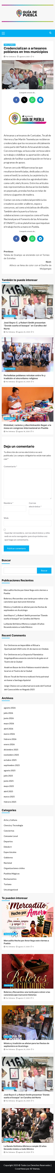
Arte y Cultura (10, 45)
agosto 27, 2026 (24, 947)
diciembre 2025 (11, 749)
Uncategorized (11, 889)
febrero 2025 (10, 802)
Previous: (27, 255)
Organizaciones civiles (14, 868)
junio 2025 (9, 781)
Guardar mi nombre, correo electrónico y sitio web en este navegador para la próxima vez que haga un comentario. (27, 536)
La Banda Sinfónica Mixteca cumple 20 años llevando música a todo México (24, 625)
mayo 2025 (9, 786)
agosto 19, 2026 (24, 431)
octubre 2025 (10, 760)
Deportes (8, 841)
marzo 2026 (9, 734)
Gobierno (8, 857)
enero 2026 (9, 744)
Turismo (7, 884)
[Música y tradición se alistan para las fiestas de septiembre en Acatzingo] (27, 1022)
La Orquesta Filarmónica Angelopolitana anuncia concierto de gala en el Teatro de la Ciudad (26, 658)
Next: (30, 265)
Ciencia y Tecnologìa (13, 825)
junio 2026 (9, 718)
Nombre (8, 503)
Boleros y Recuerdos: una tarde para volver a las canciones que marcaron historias (26, 600)
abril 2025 (8, 791)
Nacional (8, 863)
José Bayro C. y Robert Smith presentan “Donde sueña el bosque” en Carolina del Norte (25, 325)
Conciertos (9, 830)
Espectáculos (10, 852)
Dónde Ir (8, 847)
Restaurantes (10, 879)
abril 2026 (8, 728)
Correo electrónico (35, 505)
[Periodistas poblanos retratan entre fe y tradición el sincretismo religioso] (27, 354)
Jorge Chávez (10, 686)
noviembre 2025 (11, 755)
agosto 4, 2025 (24, 57)
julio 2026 (8, 713)
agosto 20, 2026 (24, 382)
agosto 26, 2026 (24, 332)
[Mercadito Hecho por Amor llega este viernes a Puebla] (27, 920)
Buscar (6, 560)
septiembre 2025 (12, 765)
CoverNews (20, 1168)
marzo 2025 (9, 796)
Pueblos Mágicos (11, 873)
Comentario (10, 466)
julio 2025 (8, 775)
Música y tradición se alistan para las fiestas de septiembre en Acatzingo (25, 608)
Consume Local (11, 836)
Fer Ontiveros (11, 57)
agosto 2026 (9, 708)
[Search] (50, 33)
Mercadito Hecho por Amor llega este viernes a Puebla (26, 591)
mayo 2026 (9, 723)
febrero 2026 (10, 739)
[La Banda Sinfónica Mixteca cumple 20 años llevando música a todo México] (27, 1125)
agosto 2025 (9, 770)
